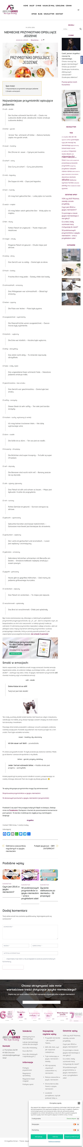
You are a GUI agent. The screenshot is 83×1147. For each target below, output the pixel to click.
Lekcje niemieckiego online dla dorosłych (30, 1043)
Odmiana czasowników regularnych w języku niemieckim (16, 848)
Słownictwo (34, 40)
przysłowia (65, 168)
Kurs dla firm (27, 1051)
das (70, 137)
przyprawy (73, 166)
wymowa (65, 183)
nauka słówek (66, 154)
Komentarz (8, 926)
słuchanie (72, 177)
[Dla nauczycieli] (71, 299)
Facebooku (13, 810)
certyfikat (65, 137)
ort (76, 157)
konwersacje (66, 148)
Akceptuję (38, 1137)
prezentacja (66, 163)
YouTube (71, 183)
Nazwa (7, 945)
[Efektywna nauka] (71, 255)
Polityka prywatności (54, 1141)
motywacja (72, 151)
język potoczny (75, 145)
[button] (79, 1103)
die (75, 137)
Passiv (68, 160)
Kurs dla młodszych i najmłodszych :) (30, 1055)
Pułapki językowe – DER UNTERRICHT (44, 847)
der (73, 137)
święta (78, 185)
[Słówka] (71, 269)
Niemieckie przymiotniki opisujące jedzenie (30, 34)
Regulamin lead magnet (29, 1080)
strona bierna (74, 174)
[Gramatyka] (71, 284)
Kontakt (59, 14)
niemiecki (68, 156)
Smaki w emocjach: (13, 91)
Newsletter (49, 14)
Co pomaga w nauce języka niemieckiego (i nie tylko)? (70, 215)
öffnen (69, 185)
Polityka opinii (28, 1084)
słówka (65, 179)
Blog (40, 14)
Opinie (34, 14)
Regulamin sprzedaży (27, 1074)
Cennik (69, 6)
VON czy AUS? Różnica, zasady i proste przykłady (70, 201)
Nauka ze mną (48, 6)
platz (71, 160)
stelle (73, 171)
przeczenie (73, 163)
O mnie (38, 6)
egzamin (64, 139)
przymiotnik (66, 166)
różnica (64, 171)
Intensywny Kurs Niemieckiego (29, 1038)
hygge (63, 142)
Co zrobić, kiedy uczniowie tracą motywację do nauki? (70, 224)
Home (25, 6)
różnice (69, 171)
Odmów (55, 1137)
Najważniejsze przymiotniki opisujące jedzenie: (22, 89)
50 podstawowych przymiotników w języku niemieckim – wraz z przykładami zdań (30, 893)
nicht (72, 154)
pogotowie (76, 160)
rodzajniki (72, 168)
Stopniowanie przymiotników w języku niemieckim (22, 793)
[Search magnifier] (80, 29)
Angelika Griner (22, 40)
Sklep (31, 6)
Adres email (37, 945)
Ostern (64, 160)
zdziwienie (76, 183)
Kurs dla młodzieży (30, 1048)
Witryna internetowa (12, 953)
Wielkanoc (73, 180)
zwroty (64, 185)
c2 (62, 137)
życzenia (65, 188)
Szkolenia (60, 6)
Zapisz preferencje (72, 1137)
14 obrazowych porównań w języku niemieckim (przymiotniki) (26, 798)
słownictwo (65, 177)
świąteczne (74, 185)
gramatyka (75, 139)
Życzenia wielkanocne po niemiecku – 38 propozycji (47, 891)
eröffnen (69, 139)
